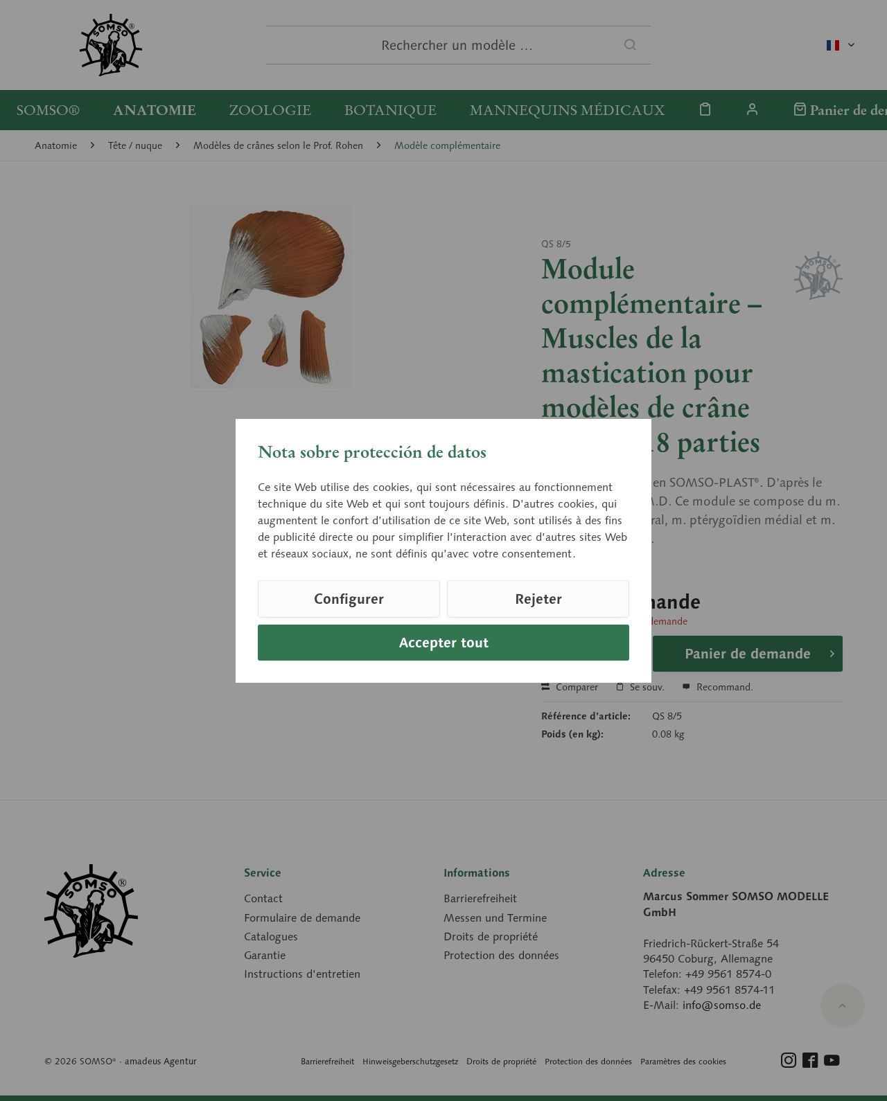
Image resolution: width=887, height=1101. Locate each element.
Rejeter (538, 599)
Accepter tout (444, 643)
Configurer (349, 599)
